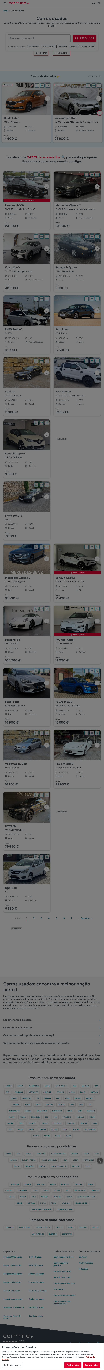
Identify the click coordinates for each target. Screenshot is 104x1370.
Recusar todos (91, 1365)
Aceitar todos (73, 1365)
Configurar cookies (12, 1365)
